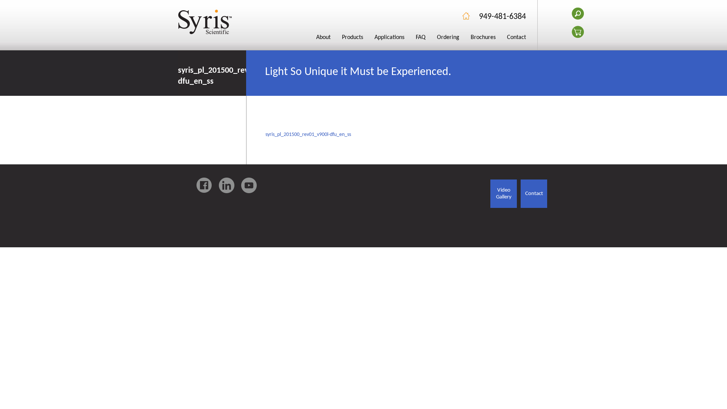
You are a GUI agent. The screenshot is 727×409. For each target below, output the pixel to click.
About (323, 37)
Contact (516, 37)
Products (352, 37)
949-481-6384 (502, 16)
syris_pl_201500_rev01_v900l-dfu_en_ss (308, 134)
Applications (389, 37)
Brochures (483, 37)
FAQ (421, 37)
